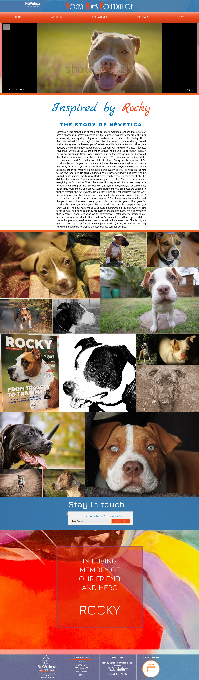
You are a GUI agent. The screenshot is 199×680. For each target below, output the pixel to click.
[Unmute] (10, 89)
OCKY (76, 7)
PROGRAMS (81, 671)
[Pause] (5, 89)
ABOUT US (81, 665)
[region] (151, 669)
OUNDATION (118, 7)
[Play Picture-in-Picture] (188, 89)
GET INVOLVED (81, 668)
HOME (82, 661)
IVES (93, 7)
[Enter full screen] (193, 89)
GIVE (81, 675)
